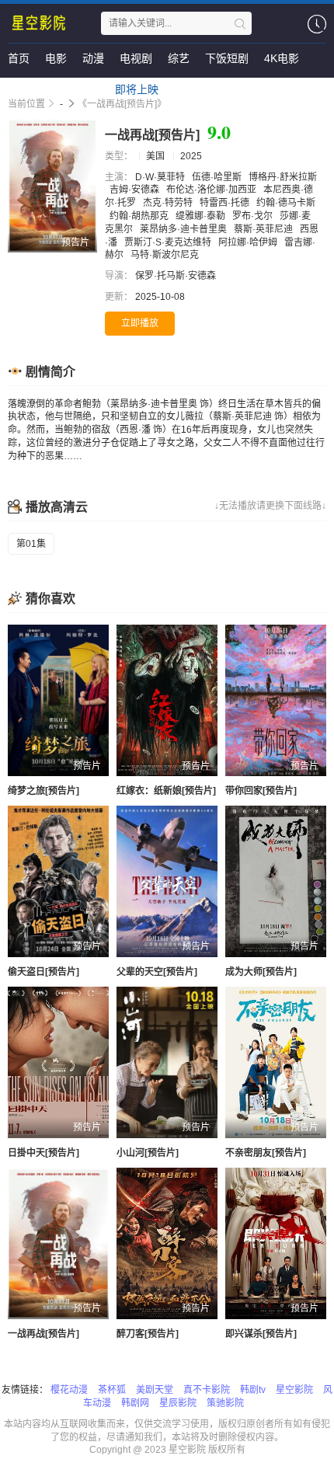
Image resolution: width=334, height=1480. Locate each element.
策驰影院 (225, 1403)
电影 (56, 58)
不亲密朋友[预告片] (265, 1152)
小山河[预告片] (148, 1152)
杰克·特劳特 (169, 202)
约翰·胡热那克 (140, 216)
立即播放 (139, 323)
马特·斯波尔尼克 (165, 254)
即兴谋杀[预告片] (261, 1334)
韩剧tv (253, 1389)
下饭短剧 (227, 58)
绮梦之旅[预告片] (43, 790)
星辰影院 (178, 1403)
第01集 (31, 543)
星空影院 (294, 1389)
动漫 (93, 58)
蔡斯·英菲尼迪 (264, 229)
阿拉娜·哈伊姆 (249, 242)
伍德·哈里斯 (218, 177)
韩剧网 (135, 1403)
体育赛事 (29, 89)
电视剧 (136, 58)
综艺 (179, 58)
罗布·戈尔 (253, 216)
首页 (19, 58)
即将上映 (136, 89)
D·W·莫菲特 (161, 177)
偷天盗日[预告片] (43, 971)
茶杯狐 (112, 1389)
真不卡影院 (206, 1389)
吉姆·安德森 (136, 189)
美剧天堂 (154, 1389)
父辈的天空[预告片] (157, 971)
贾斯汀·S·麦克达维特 (169, 242)
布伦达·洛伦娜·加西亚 (212, 189)
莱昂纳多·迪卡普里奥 (184, 229)
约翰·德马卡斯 (285, 202)
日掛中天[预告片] (43, 1152)
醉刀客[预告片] (148, 1334)
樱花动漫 (69, 1389)
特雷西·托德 (226, 202)
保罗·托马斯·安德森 (176, 275)
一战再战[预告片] (43, 1334)
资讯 (185, 89)
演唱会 (83, 89)
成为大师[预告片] (261, 971)
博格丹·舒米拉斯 (283, 177)
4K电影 (281, 58)
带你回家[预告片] (261, 790)
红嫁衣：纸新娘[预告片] (166, 790)
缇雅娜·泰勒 (202, 216)
